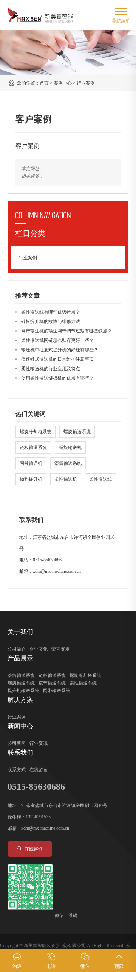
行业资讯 (38, 743)
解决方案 (20, 699)
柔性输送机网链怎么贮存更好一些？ (57, 340)
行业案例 (86, 83)
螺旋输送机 (70, 447)
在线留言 (38, 769)
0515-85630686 (47, 560)
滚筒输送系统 (68, 463)
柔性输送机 (65, 479)
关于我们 (20, 631)
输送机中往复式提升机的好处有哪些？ (59, 349)
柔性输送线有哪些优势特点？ (50, 312)
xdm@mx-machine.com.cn (57, 571)
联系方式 (17, 769)
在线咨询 (34, 849)
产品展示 (20, 658)
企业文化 (38, 649)
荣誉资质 (60, 649)
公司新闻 (17, 743)
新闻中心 (20, 726)
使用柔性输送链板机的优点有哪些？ (57, 378)
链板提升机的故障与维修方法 (50, 321)
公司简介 (17, 649)
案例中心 (63, 83)
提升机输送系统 (23, 690)
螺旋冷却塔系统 (35, 431)
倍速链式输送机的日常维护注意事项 (57, 359)
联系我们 (20, 752)
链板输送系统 (33, 447)
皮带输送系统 (52, 683)
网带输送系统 (56, 690)
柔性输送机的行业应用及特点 (50, 368)
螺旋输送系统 (77, 431)
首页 (44, 83)
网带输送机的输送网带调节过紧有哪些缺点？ (66, 331)
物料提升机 (31, 479)
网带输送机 (31, 463)
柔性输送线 (100, 479)
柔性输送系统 (83, 683)
